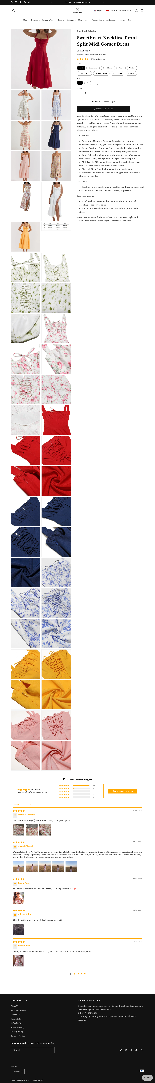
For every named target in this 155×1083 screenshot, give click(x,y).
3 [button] (78, 974)
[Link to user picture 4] (58, 866)
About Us (14, 1006)
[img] (19, 811)
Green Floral (101, 73)
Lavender (93, 68)
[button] (13, 10)
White (132, 68)
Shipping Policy (17, 1027)
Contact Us (15, 1015)
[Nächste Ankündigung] (103, 2)
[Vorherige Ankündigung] (51, 2)
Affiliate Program (18, 1011)
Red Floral (107, 68)
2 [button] (74, 974)
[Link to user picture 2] (32, 830)
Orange (131, 73)
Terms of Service (18, 1036)
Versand (80, 54)
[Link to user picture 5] (71, 866)
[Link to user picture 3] (45, 830)
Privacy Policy (17, 1032)
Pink (121, 68)
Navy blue (117, 73)
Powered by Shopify (36, 1080)
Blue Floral (84, 73)
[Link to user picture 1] (18, 830)
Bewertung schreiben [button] (123, 791)
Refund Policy (17, 1023)
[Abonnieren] (51, 1050)
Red (81, 68)
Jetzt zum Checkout (104, 109)
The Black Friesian (22, 1080)
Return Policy (17, 1019)
